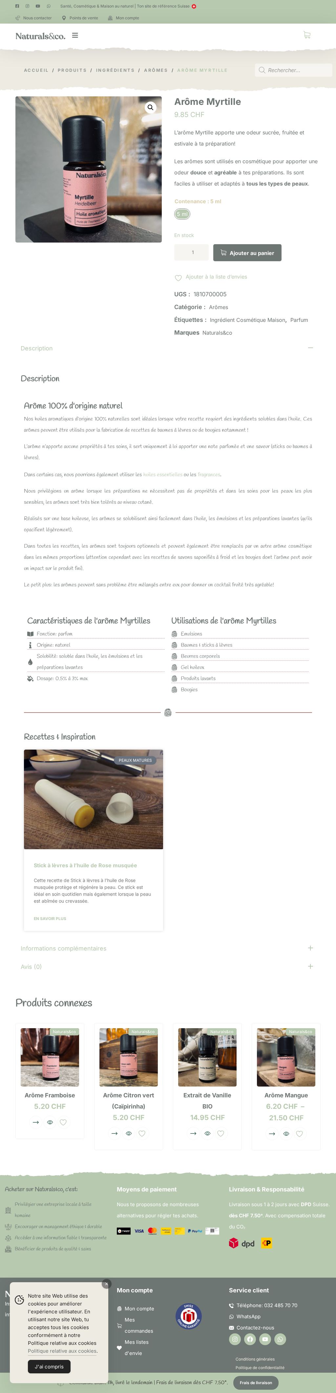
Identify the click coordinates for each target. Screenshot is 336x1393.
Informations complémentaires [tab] (64, 948)
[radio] (182, 214)
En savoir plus (50, 918)
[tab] (168, 348)
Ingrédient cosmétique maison (247, 320)
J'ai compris (49, 1367)
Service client (249, 1290)
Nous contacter (37, 17)
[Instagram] (235, 1339)
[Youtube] (265, 1339)
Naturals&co (217, 332)
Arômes (218, 307)
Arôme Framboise (50, 1095)
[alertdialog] (168, 1383)
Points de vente (84, 17)
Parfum (299, 320)
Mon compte (127, 17)
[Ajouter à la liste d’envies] (64, 1122)
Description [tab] (37, 348)
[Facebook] (250, 1339)
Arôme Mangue (286, 1095)
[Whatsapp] (280, 1339)
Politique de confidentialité (260, 1367)
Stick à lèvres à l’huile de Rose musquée (85, 865)
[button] (151, 107)
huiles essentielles (162, 474)
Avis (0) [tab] (31, 966)
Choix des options (35, 1122)
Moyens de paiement (147, 1189)
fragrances (209, 474)
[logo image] (40, 35)
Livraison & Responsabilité (266, 1189)
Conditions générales (255, 1359)
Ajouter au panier (252, 253)
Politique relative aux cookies (62, 1351)
